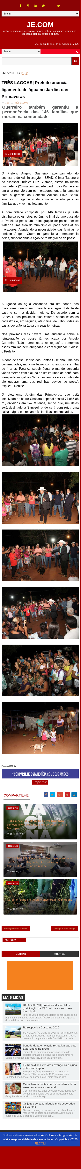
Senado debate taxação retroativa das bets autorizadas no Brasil (49, 1047)
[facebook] (21, 6)
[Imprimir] (40, 783)
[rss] (51, 4)
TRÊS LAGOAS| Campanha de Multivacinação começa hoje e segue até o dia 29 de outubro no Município (37, 824)
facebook (10, 940)
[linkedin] (36, 6)
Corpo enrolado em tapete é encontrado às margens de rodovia (39, 901)
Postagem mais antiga (64, 928)
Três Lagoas (21, 103)
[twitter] (59, 6)
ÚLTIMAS (21, 954)
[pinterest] (43, 6)
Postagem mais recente (15, 928)
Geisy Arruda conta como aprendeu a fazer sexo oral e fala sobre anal (49, 1086)
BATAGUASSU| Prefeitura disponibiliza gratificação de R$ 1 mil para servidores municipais (47, 1008)
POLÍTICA (59, 954)
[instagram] (28, 6)
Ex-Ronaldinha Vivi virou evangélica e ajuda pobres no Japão (50, 1066)
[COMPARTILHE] (40, 777)
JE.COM (40, 25)
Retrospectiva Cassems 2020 (41, 1027)
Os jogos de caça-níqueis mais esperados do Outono (49, 1105)
